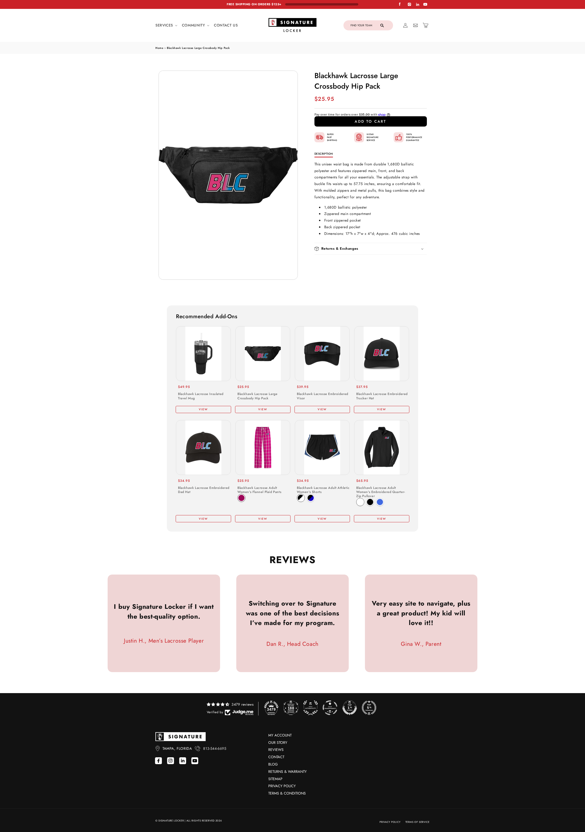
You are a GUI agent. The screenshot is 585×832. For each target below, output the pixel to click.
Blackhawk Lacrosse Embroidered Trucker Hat (382, 396)
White (360, 502)
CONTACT (276, 757)
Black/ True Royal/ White (311, 498)
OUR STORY (277, 742)
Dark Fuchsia (241, 498)
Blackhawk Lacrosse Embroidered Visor (322, 396)
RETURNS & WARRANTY (287, 771)
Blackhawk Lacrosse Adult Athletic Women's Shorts (323, 490)
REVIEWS (276, 749)
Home (159, 48)
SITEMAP (275, 779)
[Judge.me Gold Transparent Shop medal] (330, 707)
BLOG (273, 764)
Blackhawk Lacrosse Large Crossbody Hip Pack (257, 396)
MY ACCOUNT (280, 735)
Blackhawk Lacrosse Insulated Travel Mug (200, 396)
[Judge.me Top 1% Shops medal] (349, 707)
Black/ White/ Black (301, 498)
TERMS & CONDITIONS (287, 793)
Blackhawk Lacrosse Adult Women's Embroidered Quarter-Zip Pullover (380, 492)
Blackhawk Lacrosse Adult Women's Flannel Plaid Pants (259, 490)
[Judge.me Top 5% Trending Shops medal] (369, 707)
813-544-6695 (214, 748)
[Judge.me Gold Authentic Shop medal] (310, 707)
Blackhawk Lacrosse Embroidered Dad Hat (203, 490)
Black (370, 502)
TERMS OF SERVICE (417, 822)
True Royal (380, 502)
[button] (166, 25)
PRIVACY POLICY (282, 786)
